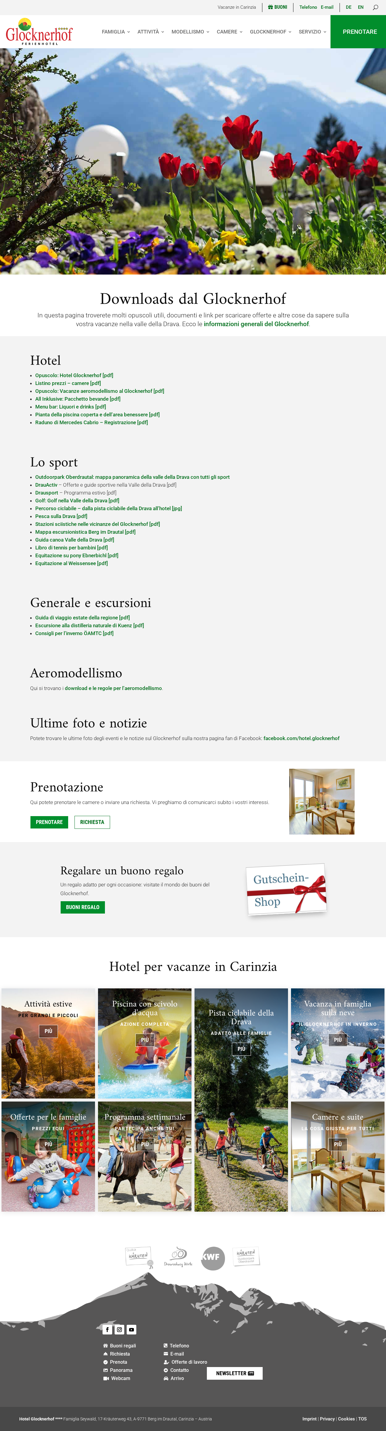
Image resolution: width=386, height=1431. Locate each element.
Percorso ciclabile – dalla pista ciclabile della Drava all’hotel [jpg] (108, 508)
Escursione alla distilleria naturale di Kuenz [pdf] (89, 625)
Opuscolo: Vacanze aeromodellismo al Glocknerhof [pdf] (99, 391)
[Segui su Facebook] (107, 1329)
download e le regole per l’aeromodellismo (113, 688)
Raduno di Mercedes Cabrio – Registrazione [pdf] (91, 422)
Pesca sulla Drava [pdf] (61, 516)
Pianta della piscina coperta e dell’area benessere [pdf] (97, 415)
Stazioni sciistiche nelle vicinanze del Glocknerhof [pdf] (97, 524)
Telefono (310, 7)
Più (48, 1031)
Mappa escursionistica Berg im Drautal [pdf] (85, 532)
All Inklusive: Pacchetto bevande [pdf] (78, 399)
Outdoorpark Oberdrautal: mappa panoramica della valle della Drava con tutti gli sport (132, 477)
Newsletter (231, 1373)
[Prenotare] (322, 833)
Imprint (309, 1419)
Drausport (46, 493)
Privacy (327, 1419)
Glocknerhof (268, 32)
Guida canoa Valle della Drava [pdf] (74, 540)
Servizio (310, 32)
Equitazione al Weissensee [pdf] (71, 563)
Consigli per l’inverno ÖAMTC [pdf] (74, 633)
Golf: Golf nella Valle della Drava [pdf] (77, 501)
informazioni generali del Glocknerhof (256, 324)
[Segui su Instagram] (119, 1329)
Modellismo (188, 32)
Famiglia (113, 32)
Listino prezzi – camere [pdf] (68, 383)
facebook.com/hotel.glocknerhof (302, 738)
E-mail (327, 7)
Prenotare (360, 31)
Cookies (346, 1419)
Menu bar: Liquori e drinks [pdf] (70, 407)
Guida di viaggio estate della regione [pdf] (82, 618)
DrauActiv (46, 485)
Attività (148, 32)
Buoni (280, 7)
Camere (227, 32)
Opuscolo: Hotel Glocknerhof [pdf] (74, 375)
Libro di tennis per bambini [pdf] (71, 548)
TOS (362, 1419)
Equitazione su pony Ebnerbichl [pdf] (77, 555)
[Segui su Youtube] (131, 1329)
